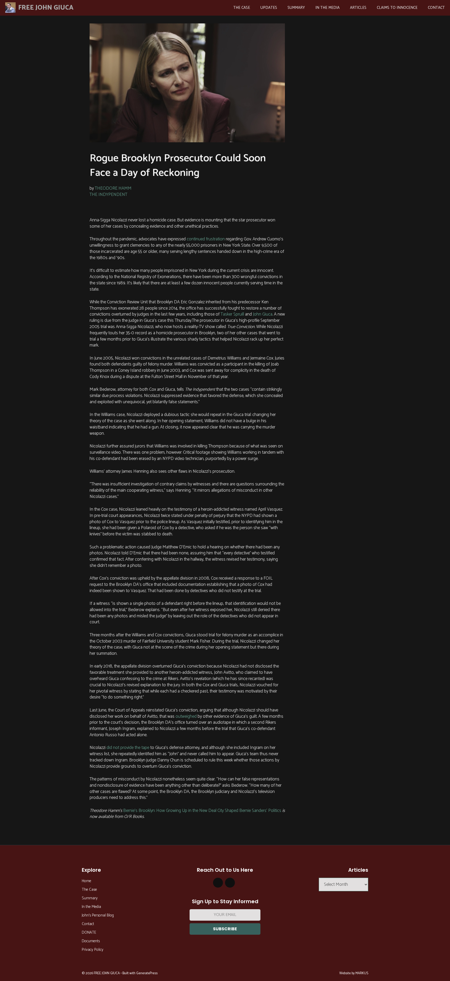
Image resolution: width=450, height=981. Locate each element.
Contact (88, 924)
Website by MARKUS (353, 973)
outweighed (185, 716)
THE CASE (241, 7)
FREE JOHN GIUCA (45, 7)
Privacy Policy (92, 949)
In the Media (91, 906)
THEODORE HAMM (113, 188)
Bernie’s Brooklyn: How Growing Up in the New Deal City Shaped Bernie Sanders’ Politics (202, 810)
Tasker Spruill (232, 314)
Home (86, 881)
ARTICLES (358, 7)
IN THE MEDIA (327, 7)
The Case (89, 889)
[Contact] (230, 883)
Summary (90, 898)
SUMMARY (296, 7)
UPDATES (268, 7)
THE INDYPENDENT (108, 194)
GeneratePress (147, 973)
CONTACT (436, 7)
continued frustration (205, 239)
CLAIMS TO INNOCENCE (397, 7)
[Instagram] (218, 883)
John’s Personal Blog (98, 915)
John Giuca (262, 314)
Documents (91, 941)
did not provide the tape (127, 747)
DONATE (89, 932)
